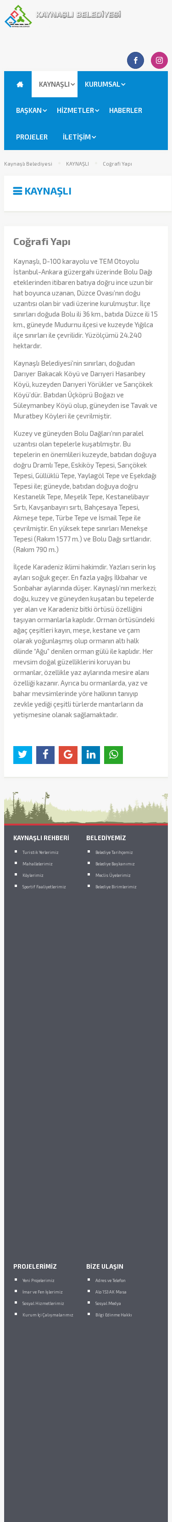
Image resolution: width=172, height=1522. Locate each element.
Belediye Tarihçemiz (114, 852)
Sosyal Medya (108, 1303)
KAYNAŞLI (54, 84)
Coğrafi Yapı (117, 164)
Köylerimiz (33, 875)
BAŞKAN (29, 110)
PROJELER (32, 137)
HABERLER (125, 110)
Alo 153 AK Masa (111, 1291)
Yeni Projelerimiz (38, 1280)
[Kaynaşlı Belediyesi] (85, 25)
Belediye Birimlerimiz (116, 886)
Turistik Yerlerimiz (40, 852)
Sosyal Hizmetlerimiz (43, 1303)
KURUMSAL (102, 84)
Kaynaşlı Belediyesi (28, 164)
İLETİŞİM (77, 137)
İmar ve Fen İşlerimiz (42, 1291)
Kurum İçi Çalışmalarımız (47, 1314)
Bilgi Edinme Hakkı (113, 1314)
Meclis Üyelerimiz (113, 875)
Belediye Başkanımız (115, 863)
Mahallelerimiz (37, 863)
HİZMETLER (75, 110)
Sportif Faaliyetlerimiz (44, 886)
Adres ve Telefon (110, 1280)
